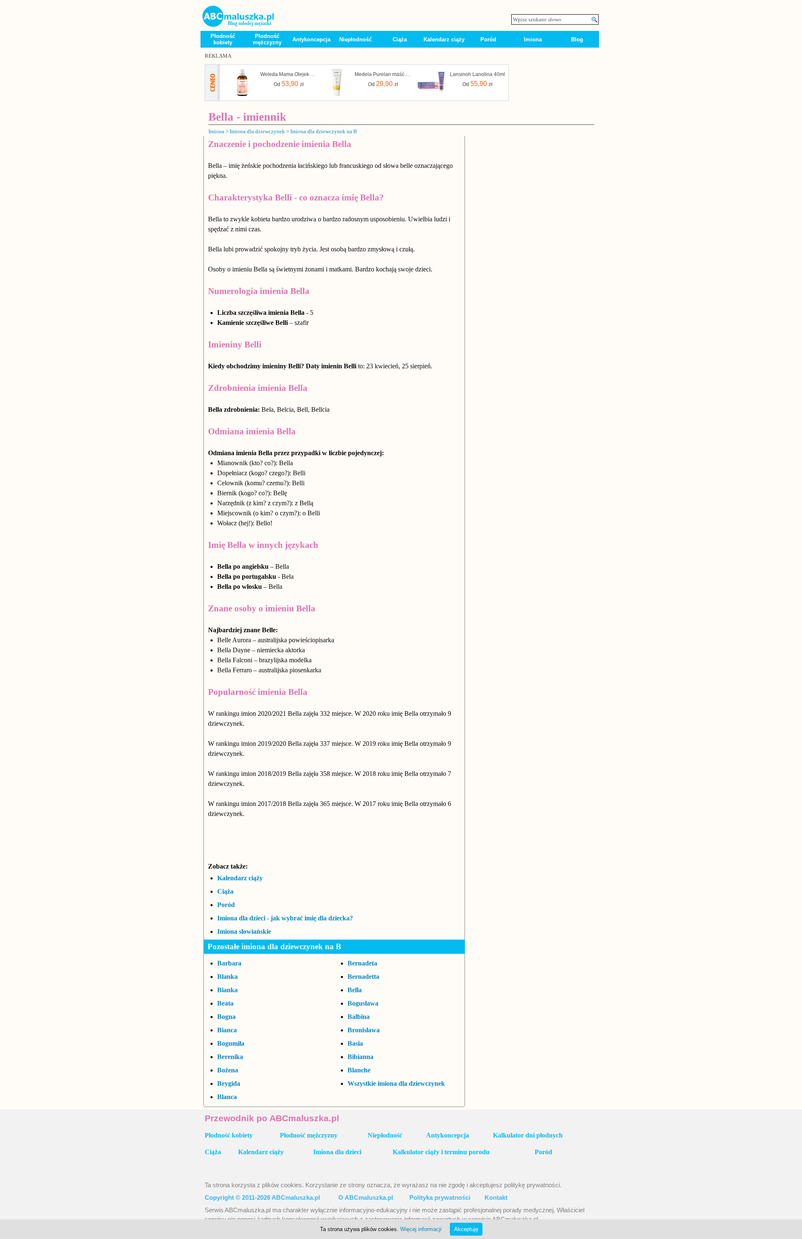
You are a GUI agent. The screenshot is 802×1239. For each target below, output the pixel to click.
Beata (225, 1003)
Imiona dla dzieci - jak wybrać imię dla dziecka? (285, 918)
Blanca (227, 1096)
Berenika (230, 1056)
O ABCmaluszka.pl (365, 1197)
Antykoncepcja (311, 39)
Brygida (228, 1083)
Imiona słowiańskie (244, 931)
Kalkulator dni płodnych (528, 1135)
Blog (577, 39)
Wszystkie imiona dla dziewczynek (396, 1083)
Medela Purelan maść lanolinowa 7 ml (383, 74)
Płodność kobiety (223, 39)
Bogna (226, 1016)
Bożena (227, 1070)
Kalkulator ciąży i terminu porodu (441, 1151)
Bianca (227, 1030)
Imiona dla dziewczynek (257, 131)
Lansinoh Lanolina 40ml (477, 74)
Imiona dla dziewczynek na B (323, 131)
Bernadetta (363, 976)
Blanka (227, 976)
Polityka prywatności (439, 1197)
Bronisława (364, 1030)
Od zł (289, 83)
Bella (355, 989)
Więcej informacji (421, 1229)
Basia (355, 1043)
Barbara (229, 963)
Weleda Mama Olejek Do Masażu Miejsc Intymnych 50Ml (288, 74)
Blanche (359, 1070)
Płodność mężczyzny (267, 39)
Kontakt (496, 1197)
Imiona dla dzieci (337, 1151)
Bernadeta (362, 963)
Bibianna (360, 1056)
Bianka (227, 989)
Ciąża (400, 39)
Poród (488, 39)
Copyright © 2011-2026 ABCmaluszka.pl (262, 1197)
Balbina (359, 1016)
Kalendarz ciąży (444, 39)
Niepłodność (355, 39)
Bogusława (363, 1003)
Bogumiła (230, 1043)
